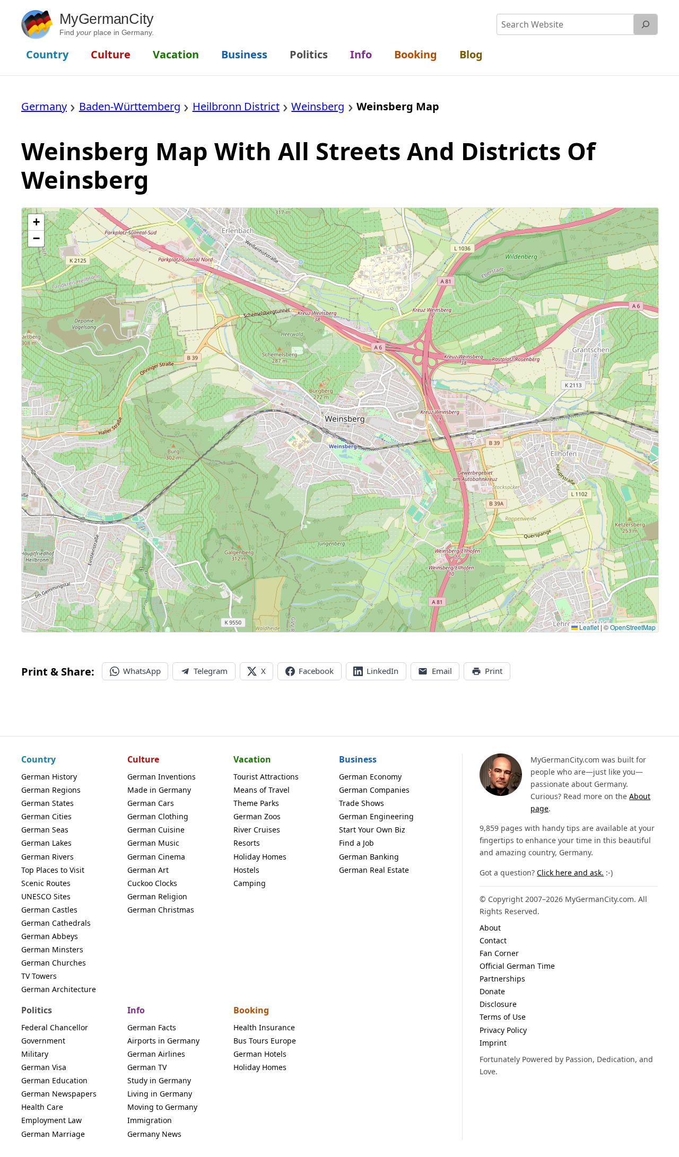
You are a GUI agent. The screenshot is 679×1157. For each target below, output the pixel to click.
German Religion (157, 896)
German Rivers (47, 857)
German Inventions (161, 777)
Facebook (316, 670)
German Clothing (157, 816)
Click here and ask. (570, 872)
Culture (143, 759)
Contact (493, 940)
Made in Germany (159, 790)
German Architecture (58, 989)
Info (136, 1010)
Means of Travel (261, 790)
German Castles (49, 910)
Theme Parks (256, 803)
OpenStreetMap (633, 627)
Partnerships (502, 979)
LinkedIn (382, 670)
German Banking (369, 857)
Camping (249, 883)
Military (34, 1054)
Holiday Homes (259, 857)
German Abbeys (49, 936)
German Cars (150, 803)
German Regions (51, 790)
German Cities (46, 816)
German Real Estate (374, 870)
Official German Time (517, 966)
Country (38, 759)
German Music (153, 843)
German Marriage (53, 1134)
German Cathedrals (56, 923)
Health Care (42, 1107)
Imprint (493, 1043)
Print (493, 670)
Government (43, 1041)
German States (47, 803)
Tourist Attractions (266, 777)
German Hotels (259, 1054)
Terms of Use (503, 1017)
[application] (340, 420)
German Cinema (156, 857)
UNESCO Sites (46, 896)
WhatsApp (142, 670)
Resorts (246, 843)
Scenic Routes (46, 883)
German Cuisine (156, 830)
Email (442, 670)
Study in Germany (159, 1080)
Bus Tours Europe (264, 1041)
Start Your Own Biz (372, 830)
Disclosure (498, 1004)
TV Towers (39, 976)
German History (49, 777)
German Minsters (52, 949)
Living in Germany (159, 1094)
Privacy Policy (503, 1030)
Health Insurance (264, 1027)
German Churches (53, 963)
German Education (54, 1080)
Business (358, 759)
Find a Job (356, 843)
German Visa (43, 1067)
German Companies (374, 790)
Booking (251, 1010)
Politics (36, 1010)
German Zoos (257, 816)
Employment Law (51, 1120)
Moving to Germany (162, 1107)
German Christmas (160, 910)
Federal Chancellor (54, 1027)
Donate (492, 991)
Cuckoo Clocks (152, 883)
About (490, 928)
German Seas (44, 830)
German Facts (151, 1027)
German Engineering (376, 816)
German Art (148, 870)
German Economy (370, 777)
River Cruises (256, 830)
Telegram (211, 670)
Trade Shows (361, 803)
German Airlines (156, 1054)
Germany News (154, 1134)
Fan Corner (499, 953)
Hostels (246, 870)
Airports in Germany (163, 1041)
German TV (147, 1067)
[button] (36, 222)
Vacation (252, 759)
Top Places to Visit (52, 870)
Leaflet (588, 627)
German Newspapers (59, 1094)
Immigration (149, 1120)
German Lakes (46, 843)
